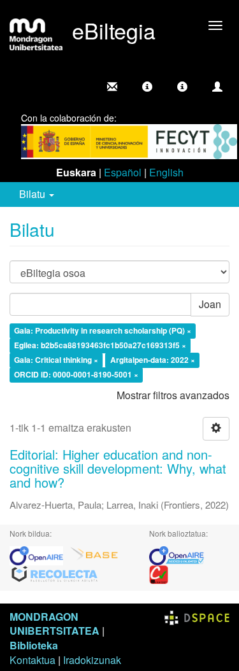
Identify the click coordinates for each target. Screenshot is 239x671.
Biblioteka (34, 645)
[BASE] (94, 554)
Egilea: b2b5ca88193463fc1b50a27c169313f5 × (100, 345)
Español (122, 172)
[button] (147, 86)
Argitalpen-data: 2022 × (152, 359)
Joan (210, 304)
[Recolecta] (55, 573)
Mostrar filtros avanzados (173, 395)
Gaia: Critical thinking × (56, 359)
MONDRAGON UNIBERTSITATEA (54, 624)
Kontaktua (32, 660)
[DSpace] (196, 616)
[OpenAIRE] (39, 554)
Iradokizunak (92, 660)
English (166, 172)
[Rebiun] (158, 573)
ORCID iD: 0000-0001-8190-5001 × (76, 374)
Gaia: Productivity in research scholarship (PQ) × (102, 331)
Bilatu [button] (33, 194)
